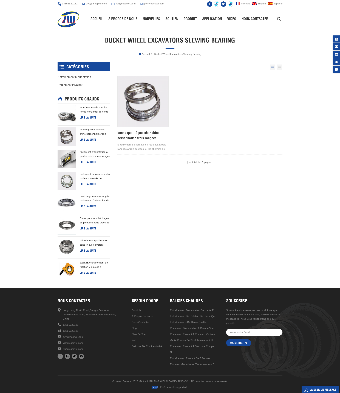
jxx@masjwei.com (154, 3)
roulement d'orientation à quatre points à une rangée (95, 154)
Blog (134, 328)
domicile (136, 310)
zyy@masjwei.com (96, 3)
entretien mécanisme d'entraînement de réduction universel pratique (193, 364)
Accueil (96, 18)
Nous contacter (255, 18)
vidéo (231, 18)
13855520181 (70, 3)
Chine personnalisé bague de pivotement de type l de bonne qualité (94, 221)
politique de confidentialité (147, 346)
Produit (190, 18)
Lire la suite (88, 117)
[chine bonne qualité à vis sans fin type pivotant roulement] (67, 247)
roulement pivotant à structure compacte (193, 346)
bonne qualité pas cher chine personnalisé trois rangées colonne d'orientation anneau (138, 135)
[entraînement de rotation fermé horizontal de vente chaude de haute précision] (67, 114)
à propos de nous (142, 316)
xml (134, 340)
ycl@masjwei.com (126, 3)
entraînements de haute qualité (188, 322)
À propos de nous (122, 18)
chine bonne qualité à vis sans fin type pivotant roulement (93, 243)
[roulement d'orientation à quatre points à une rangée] (67, 159)
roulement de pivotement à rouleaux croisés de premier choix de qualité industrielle (95, 176)
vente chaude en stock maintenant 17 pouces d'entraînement (193, 340)
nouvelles (151, 18)
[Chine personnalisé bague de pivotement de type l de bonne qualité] (67, 225)
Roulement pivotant (70, 84)
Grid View (272, 67)
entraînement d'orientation (74, 76)
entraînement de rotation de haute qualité (193, 316)
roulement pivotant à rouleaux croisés (192, 334)
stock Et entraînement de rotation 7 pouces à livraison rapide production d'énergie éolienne (94, 265)
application (212, 18)
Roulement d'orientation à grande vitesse (193, 328)
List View (279, 67)
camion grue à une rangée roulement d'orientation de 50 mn (94, 199)
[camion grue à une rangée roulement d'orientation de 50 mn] (67, 203)
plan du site (139, 334)
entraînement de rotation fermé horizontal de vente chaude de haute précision (94, 110)
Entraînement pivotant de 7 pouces (190, 358)
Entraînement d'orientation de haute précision (193, 310)
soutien (171, 18)
